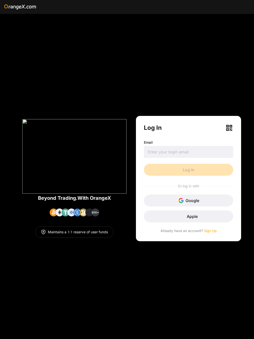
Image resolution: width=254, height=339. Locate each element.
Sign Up (210, 231)
